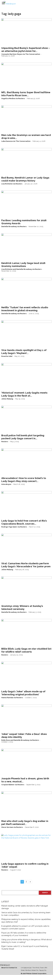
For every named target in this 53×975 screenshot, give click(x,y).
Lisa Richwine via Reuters (11, 184)
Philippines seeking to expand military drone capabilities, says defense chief (26, 920)
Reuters (4, 441)
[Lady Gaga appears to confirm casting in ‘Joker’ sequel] (26, 847)
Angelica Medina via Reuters (13, 98)
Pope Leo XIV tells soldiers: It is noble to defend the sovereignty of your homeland (23, 934)
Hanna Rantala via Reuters (12, 697)
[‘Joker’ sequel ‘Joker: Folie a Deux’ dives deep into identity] (26, 718)
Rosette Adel (6, 356)
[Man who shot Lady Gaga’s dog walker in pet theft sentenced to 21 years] (26, 805)
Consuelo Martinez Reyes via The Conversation (20, 54)
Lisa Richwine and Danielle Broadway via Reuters (21, 269)
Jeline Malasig (7, 399)
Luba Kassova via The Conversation (15, 141)
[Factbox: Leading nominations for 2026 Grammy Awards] (26, 204)
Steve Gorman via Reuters (12, 827)
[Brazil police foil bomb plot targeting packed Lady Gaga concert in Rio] (26, 419)
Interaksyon (6, 484)
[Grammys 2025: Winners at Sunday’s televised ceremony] (26, 590)
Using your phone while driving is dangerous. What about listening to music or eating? (26, 940)
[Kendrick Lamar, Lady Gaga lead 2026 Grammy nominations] (26, 247)
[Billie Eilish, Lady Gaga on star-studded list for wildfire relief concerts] (26, 632)
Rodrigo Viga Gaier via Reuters (14, 527)
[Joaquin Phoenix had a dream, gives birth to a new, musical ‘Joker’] (26, 762)
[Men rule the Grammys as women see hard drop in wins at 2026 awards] (26, 119)
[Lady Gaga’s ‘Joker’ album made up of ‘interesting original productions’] (26, 675)
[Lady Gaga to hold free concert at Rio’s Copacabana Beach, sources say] (26, 504)
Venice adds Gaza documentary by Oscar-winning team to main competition (25, 913)
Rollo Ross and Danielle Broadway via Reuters (20, 740)
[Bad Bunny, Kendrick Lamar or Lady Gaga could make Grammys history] (26, 161)
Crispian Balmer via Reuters (12, 785)
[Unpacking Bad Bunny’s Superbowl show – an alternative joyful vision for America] (26, 31)
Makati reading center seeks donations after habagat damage (24, 907)
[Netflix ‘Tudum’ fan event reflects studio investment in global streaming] (26, 291)
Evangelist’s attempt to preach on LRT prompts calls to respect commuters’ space (25, 927)
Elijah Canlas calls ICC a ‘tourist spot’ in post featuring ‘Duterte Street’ (24, 947)
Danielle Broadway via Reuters (13, 226)
